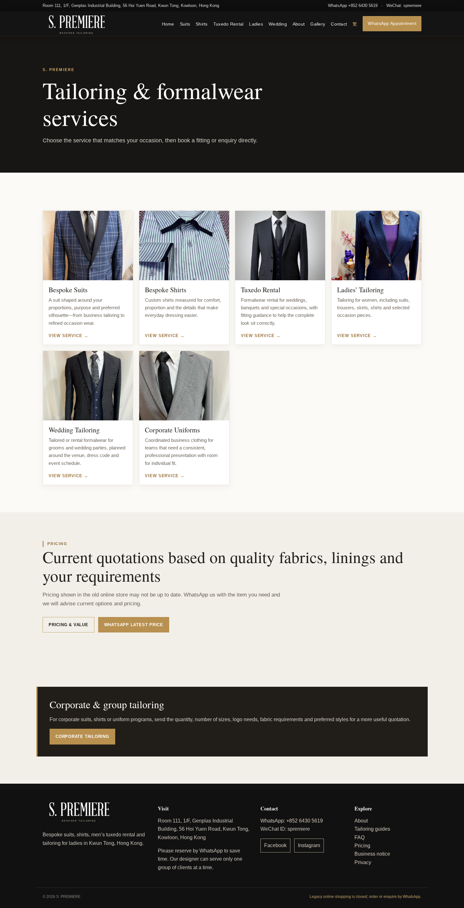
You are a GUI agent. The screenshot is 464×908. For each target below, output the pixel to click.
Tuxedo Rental (228, 23)
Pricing (362, 845)
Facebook (275, 845)
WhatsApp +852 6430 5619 (353, 5)
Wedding (278, 23)
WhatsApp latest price (133, 624)
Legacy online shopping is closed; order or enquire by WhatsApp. (365, 896)
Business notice (372, 854)
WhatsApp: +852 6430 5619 (291, 820)
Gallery (317, 23)
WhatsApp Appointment (392, 23)
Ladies (256, 23)
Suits (185, 23)
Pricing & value (68, 624)
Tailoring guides (372, 829)
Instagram (309, 845)
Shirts (202, 23)
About (299, 23)
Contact (339, 23)
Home (168, 23)
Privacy (362, 862)
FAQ (359, 837)
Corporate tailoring (82, 736)
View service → (68, 335)
